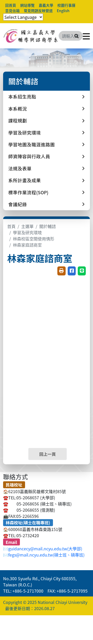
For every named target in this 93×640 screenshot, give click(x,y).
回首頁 (10, 5)
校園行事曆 (66, 5)
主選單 (27, 226)
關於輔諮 (47, 226)
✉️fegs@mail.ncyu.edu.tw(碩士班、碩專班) (43, 555)
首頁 (11, 226)
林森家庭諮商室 (27, 245)
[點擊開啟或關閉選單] (86, 36)
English (63, 10)
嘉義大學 (46, 5)
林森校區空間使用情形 (33, 238)
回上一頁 (47, 454)
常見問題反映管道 (38, 10)
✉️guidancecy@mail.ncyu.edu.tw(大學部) (42, 548)
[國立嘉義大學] (31, 36)
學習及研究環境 (27, 232)
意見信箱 (12, 10)
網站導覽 (27, 5)
